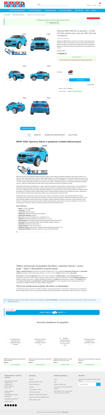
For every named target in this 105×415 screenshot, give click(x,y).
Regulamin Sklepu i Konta (35, 381)
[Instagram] (8, 405)
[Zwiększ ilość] (64, 79)
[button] (15, 44)
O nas (55, 379)
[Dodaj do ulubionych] (93, 79)
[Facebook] (5, 405)
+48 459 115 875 (8, 401)
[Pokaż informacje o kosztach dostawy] (83, 91)
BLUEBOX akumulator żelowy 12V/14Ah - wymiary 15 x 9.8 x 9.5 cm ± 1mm (38, 359)
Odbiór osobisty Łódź (34, 399)
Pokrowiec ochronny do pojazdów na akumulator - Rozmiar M (15, 359)
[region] (70, 72)
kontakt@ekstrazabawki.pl (11, 399)
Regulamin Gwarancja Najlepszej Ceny (39, 397)
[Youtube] (11, 405)
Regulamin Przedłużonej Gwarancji (38, 394)
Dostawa (31, 387)
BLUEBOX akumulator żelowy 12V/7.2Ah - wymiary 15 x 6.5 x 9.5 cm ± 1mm (88, 359)
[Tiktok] (13, 405)
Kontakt (31, 379)
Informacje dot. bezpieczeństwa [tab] (55, 135)
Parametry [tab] (37, 135)
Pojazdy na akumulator (60, 384)
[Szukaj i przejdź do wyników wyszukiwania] (68, 4)
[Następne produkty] (98, 342)
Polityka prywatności (34, 392)
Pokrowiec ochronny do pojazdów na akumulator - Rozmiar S (64, 359)
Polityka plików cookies (35, 389)
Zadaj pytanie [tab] (72, 135)
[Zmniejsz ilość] (58, 79)
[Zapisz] (98, 384)
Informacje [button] (32, 375)
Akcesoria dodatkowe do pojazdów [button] (52, 322)
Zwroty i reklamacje (34, 384)
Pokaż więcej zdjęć (28, 128)
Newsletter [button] (82, 375)
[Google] (16, 405)
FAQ (55, 381)
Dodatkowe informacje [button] (60, 375)
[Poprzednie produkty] (7, 342)
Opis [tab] (29, 135)
